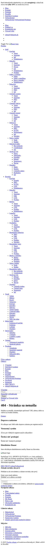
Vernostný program (11, 535)
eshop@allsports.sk (11, 35)
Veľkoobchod (9, 18)
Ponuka (3, 46)
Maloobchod (9, 512)
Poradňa (8, 14)
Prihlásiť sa (9, 27)
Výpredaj (8, 365)
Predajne (8, 12)
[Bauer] (14, 44)
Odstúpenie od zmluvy (12, 538)
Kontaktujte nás (10, 29)
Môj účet (8, 527)
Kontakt (8, 10)
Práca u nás (9, 501)
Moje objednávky (11, 529)
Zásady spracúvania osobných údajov (17, 520)
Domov (3, 416)
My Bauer (8, 499)
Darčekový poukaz (11, 16)
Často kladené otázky (12, 493)
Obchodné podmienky (12, 503)
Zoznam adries (10, 531)
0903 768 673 (10, 384)
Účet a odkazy (6, 359)
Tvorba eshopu (11, 542)
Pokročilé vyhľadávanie (9, 394)
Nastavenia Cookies (12, 518)
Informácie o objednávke (13, 533)
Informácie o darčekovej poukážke (16, 537)
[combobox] (11, 392)
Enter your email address (9, 475)
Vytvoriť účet (9, 31)
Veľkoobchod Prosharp (23, 20)
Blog (6, 8)
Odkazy (3, 361)
